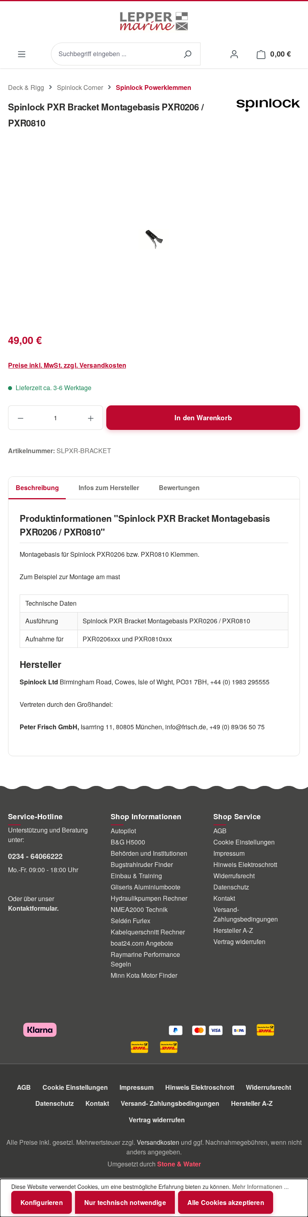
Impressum (229, 853)
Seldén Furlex (130, 920)
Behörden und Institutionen (149, 853)
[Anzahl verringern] (20, 417)
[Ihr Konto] (234, 53)
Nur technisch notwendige (125, 1202)
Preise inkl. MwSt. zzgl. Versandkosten (67, 365)
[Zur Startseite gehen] (154, 21)
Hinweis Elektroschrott (245, 864)
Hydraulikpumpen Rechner (149, 898)
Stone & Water (179, 1163)
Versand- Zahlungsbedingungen (245, 914)
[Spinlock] (268, 118)
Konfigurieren (41, 1202)
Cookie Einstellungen (244, 842)
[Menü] (21, 54)
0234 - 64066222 (35, 856)
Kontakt (224, 898)
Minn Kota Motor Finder (144, 975)
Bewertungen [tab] (179, 487)
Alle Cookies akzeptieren (225, 1202)
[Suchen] (187, 54)
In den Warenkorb (203, 417)
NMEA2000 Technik (139, 909)
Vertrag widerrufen (239, 941)
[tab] (37, 488)
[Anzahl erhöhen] (91, 417)
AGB (220, 830)
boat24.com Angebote (142, 943)
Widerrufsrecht (234, 875)
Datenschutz (231, 886)
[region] (154, 239)
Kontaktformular (32, 908)
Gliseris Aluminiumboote (145, 886)
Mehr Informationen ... (260, 1186)
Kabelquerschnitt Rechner (148, 931)
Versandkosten (158, 1142)
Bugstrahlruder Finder (142, 864)
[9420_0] (153, 239)
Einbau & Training (136, 875)
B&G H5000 (128, 842)
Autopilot (123, 830)
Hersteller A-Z (233, 930)
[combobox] (112, 54)
